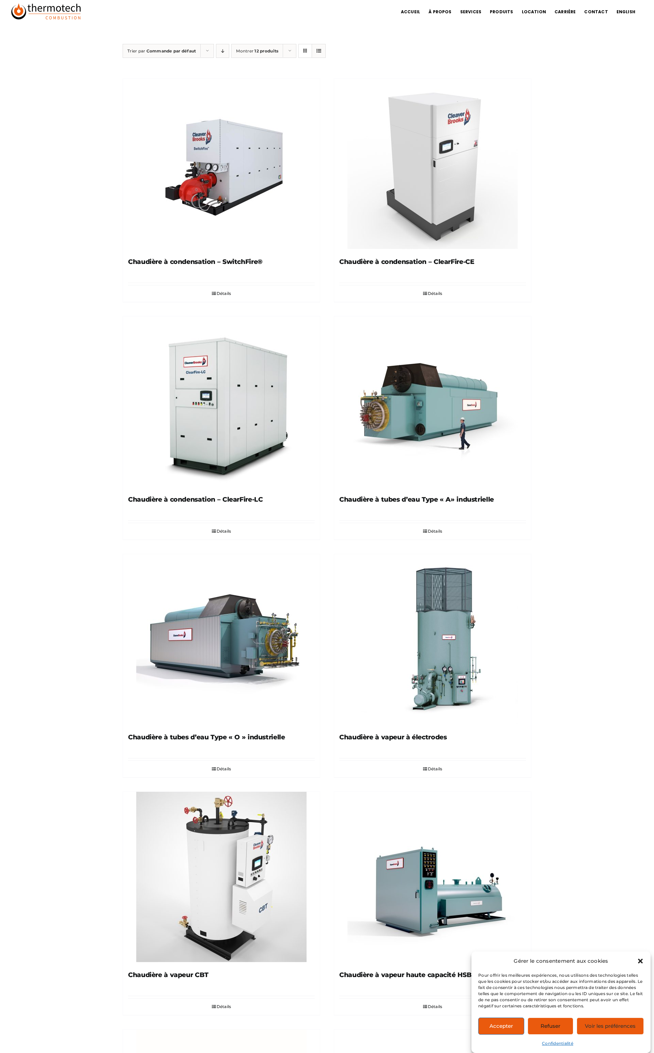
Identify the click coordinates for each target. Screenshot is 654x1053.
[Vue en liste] (318, 51)
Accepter (501, 1026)
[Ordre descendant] (222, 51)
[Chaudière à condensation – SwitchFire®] (221, 164)
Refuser (550, 1026)
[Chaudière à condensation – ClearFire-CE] (432, 164)
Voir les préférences (610, 1026)
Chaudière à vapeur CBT (168, 975)
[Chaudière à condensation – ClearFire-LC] (221, 401)
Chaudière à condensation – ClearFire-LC (195, 499)
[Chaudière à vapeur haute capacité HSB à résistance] (432, 877)
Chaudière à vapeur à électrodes (393, 737)
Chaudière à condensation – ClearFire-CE (406, 262)
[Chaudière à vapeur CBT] (221, 877)
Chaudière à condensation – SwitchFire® (195, 262)
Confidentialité (557, 1043)
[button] (640, 961)
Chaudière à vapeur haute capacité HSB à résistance (426, 975)
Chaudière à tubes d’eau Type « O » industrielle (206, 737)
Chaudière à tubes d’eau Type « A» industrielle (416, 499)
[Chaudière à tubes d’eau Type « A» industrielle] (432, 401)
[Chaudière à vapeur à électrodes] (432, 639)
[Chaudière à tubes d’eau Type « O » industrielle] (221, 639)
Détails (224, 293)
